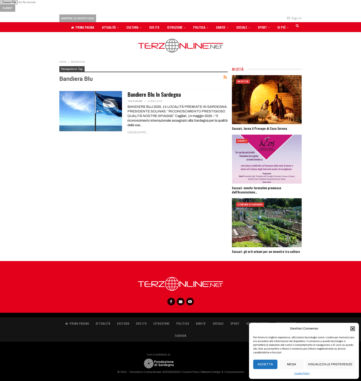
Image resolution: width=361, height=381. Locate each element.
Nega (291, 364)
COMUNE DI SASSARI (250, 204)
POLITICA (199, 27)
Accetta (265, 364)
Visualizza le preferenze (330, 364)
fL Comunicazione (233, 372)
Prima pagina (85, 27)
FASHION (180, 335)
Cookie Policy (302, 373)
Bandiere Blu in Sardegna (154, 94)
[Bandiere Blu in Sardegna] (90, 111)
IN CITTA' (243, 81)
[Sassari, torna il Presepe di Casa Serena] (267, 99)
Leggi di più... (138, 132)
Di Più (281, 27)
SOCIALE (241, 27)
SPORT (262, 27)
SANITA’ (221, 27)
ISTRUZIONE (175, 27)
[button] (353, 329)
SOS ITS (154, 27)
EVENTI (242, 141)
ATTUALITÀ (109, 27)
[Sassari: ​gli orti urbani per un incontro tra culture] (267, 222)
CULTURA (132, 27)
